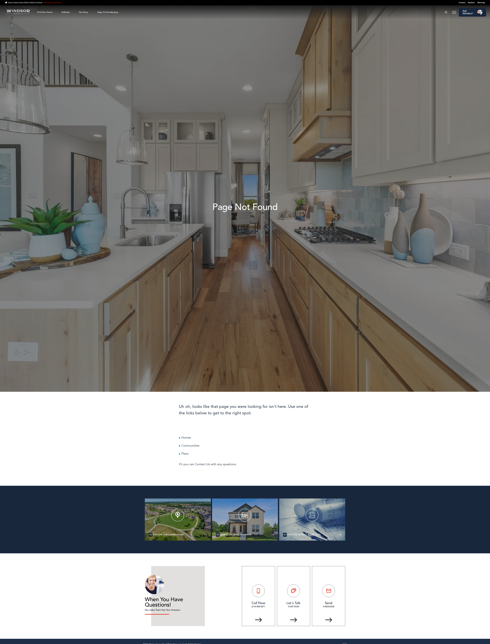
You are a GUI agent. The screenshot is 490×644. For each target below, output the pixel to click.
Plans (184, 454)
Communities (190, 445)
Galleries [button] (66, 12)
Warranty (481, 3)
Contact (462, 3)
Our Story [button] (83, 12)
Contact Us (202, 464)
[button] (446, 12)
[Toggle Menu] (454, 12)
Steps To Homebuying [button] (107, 12)
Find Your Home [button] (44, 12)
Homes (186, 437)
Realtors (471, 3)
